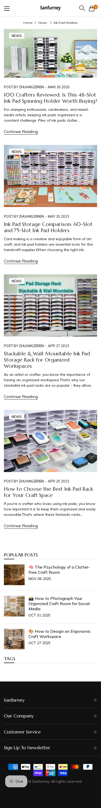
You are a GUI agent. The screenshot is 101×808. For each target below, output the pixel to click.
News (42, 23)
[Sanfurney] (50, 8)
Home (28, 23)
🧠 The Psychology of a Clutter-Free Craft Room (59, 569)
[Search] (82, 8)
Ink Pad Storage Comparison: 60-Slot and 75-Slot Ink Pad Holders (48, 227)
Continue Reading (21, 131)
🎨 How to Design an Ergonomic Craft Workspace (59, 634)
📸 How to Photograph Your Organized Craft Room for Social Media (59, 603)
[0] (92, 8)
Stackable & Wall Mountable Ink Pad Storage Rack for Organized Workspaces (47, 359)
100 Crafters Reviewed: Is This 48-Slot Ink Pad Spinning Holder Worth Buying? (50, 98)
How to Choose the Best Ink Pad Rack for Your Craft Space (48, 492)
